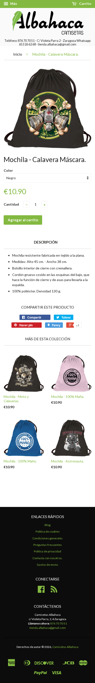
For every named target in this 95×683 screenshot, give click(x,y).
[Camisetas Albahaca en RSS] (53, 591)
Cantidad (11, 204)
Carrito (84, 3)
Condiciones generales (47, 538)
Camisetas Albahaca (65, 647)
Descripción (45, 242)
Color (8, 170)
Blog (47, 525)
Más (13, 3)
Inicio (17, 54)
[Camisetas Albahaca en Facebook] (41, 591)
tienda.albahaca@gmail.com (47, 628)
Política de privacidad (47, 551)
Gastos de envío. (47, 564)
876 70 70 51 (58, 623)
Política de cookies (48, 531)
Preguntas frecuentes (47, 545)
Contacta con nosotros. (47, 558)
